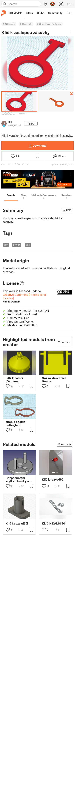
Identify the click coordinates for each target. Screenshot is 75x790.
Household (27, 24)
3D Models (10, 24)
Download (39, 145)
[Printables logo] (3, 13)
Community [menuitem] (55, 12)
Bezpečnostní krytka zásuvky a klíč (17, 479)
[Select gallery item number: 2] (20, 472)
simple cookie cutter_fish (15, 423)
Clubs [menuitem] (40, 12)
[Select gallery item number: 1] (17, 472)
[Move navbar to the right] (71, 13)
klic (28, 244)
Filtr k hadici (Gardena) (14, 379)
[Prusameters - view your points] (52, 4)
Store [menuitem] (29, 12)
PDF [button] (68, 210)
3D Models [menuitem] (15, 12)
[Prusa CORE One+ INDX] (37, 179)
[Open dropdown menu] (70, 32)
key (6, 244)
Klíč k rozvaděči (53, 479)
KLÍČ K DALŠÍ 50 (53, 523)
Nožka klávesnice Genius (54, 379)
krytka (16, 244)
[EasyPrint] (45, 4)
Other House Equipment (50, 24)
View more (64, 341)
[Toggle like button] (8, 386)
